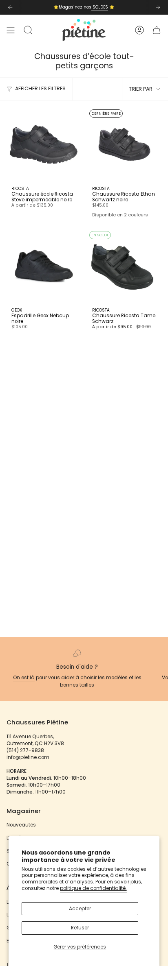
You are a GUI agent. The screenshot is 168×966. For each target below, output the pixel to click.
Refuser (80, 928)
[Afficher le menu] (10, 29)
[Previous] (10, 7)
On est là (24, 677)
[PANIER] (156, 29)
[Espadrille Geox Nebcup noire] (44, 266)
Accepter (80, 908)
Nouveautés (21, 825)
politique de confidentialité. (93, 888)
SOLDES (99, 7)
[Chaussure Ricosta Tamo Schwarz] (124, 266)
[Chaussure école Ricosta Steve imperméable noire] (44, 144)
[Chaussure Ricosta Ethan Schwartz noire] (124, 144)
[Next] (157, 7)
